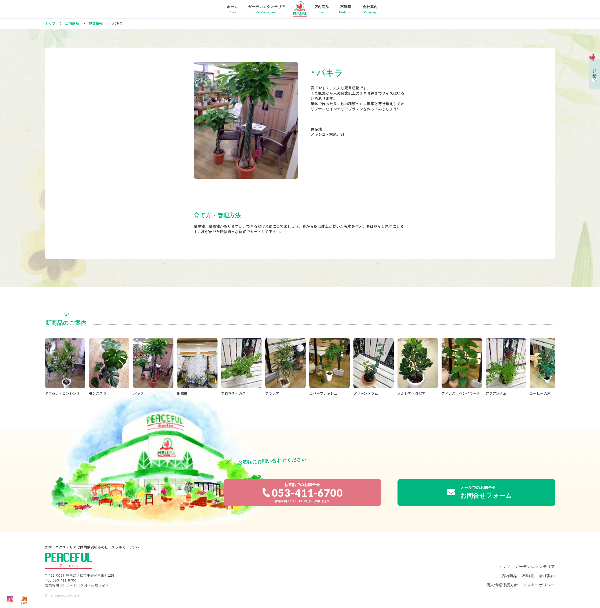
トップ (51, 23)
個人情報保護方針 (502, 585)
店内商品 (72, 23)
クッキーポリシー (539, 585)
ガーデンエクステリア (535, 567)
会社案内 (547, 576)
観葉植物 (96, 23)
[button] (548, 368)
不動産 (528, 576)
